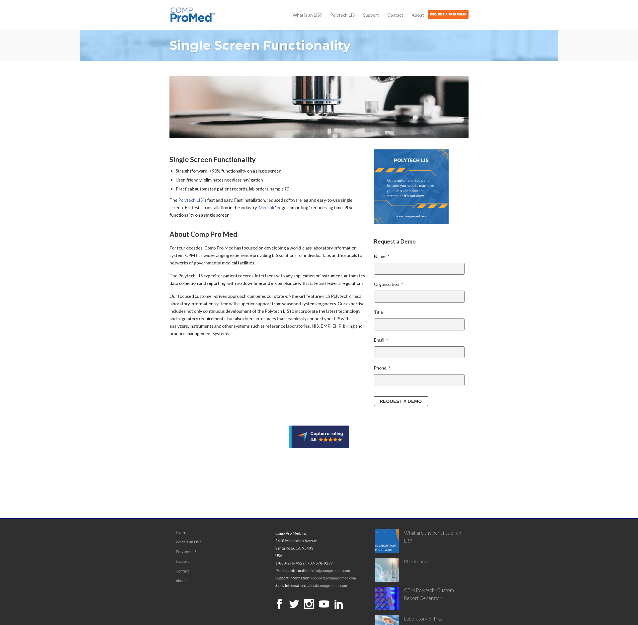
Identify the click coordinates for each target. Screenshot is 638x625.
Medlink (266, 207)
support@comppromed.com (333, 578)
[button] (319, 437)
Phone (382, 368)
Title (378, 312)
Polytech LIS (190, 200)
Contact (182, 571)
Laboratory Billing (423, 619)
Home (180, 532)
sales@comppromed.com (327, 585)
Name (381, 256)
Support (182, 561)
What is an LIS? (188, 542)
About (181, 580)
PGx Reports (417, 561)
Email (381, 340)
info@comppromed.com (330, 570)
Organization (388, 284)
